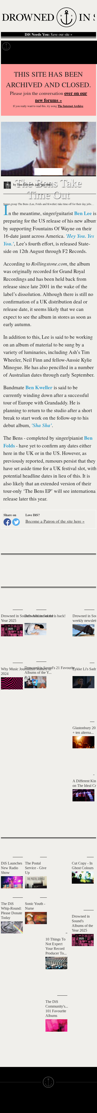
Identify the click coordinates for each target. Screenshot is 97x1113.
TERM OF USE (60, 1104)
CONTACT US (35, 1100)
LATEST (8, 597)
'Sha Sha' (41, 425)
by (23, 185)
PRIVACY (56, 1108)
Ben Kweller (39, 387)
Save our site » (48, 34)
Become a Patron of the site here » (55, 521)
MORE (85, 825)
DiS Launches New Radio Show (11, 868)
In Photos (69, 46)
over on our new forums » (61, 97)
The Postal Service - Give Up (35, 868)
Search (87, 58)
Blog (88, 46)
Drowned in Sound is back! (44, 616)
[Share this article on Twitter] (16, 522)
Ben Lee (83, 213)
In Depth (45, 46)
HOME (5, 1108)
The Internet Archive (70, 106)
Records (23, 46)
